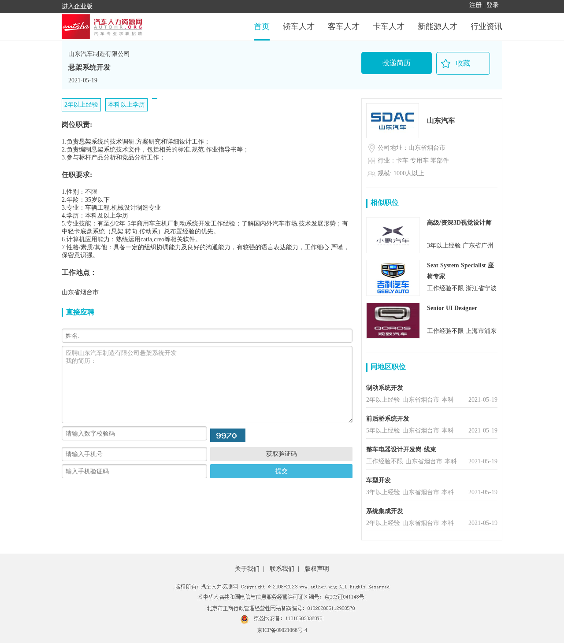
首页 (262, 26)
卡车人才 (388, 26)
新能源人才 (437, 26)
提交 (281, 470)
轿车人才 (299, 26)
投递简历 (396, 63)
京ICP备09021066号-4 (282, 630)
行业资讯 (486, 26)
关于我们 (247, 568)
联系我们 (282, 568)
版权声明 (316, 568)
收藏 (463, 63)
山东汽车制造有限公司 (99, 54)
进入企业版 (77, 6)
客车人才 (344, 26)
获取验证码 (281, 453)
